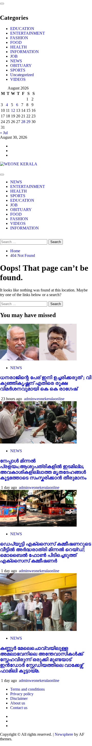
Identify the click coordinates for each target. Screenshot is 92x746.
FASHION (19, 38)
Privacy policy (21, 694)
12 (13, 110)
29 (28, 121)
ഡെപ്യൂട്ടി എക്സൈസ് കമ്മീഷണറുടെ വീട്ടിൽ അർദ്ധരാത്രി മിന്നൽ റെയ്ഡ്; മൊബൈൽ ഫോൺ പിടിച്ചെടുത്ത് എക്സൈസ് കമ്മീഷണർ (45, 552)
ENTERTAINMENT (27, 33)
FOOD (16, 42)
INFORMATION (24, 51)
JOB (14, 56)
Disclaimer (19, 698)
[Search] (1, 237)
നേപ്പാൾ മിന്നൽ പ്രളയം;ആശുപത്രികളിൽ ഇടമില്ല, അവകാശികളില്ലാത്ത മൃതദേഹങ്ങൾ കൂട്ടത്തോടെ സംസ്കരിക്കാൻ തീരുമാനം (43, 469)
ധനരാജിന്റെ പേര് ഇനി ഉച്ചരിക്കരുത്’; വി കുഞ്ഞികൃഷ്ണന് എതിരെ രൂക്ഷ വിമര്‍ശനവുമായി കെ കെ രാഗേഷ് (45, 383)
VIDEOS (18, 79)
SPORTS (17, 70)
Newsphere (64, 734)
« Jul (4, 132)
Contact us (18, 707)
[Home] (1, 168)
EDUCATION (22, 28)
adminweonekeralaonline (44, 399)
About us (17, 703)
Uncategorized (22, 75)
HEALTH (18, 47)
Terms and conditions (27, 689)
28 (23, 121)
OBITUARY (21, 65)
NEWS (16, 61)
